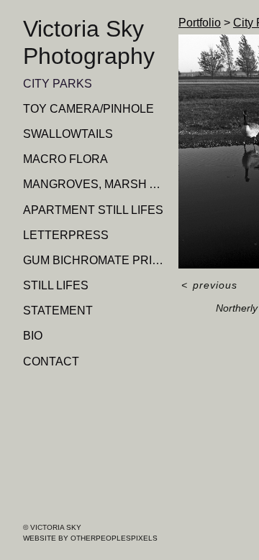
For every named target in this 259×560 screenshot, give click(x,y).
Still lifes (55, 285)
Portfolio (199, 23)
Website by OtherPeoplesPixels (90, 538)
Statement (58, 310)
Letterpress (66, 235)
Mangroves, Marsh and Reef (95, 184)
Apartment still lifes (93, 210)
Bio (32, 336)
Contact (51, 361)
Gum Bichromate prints (95, 260)
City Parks (57, 84)
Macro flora (65, 159)
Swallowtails (68, 134)
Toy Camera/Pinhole (88, 109)
